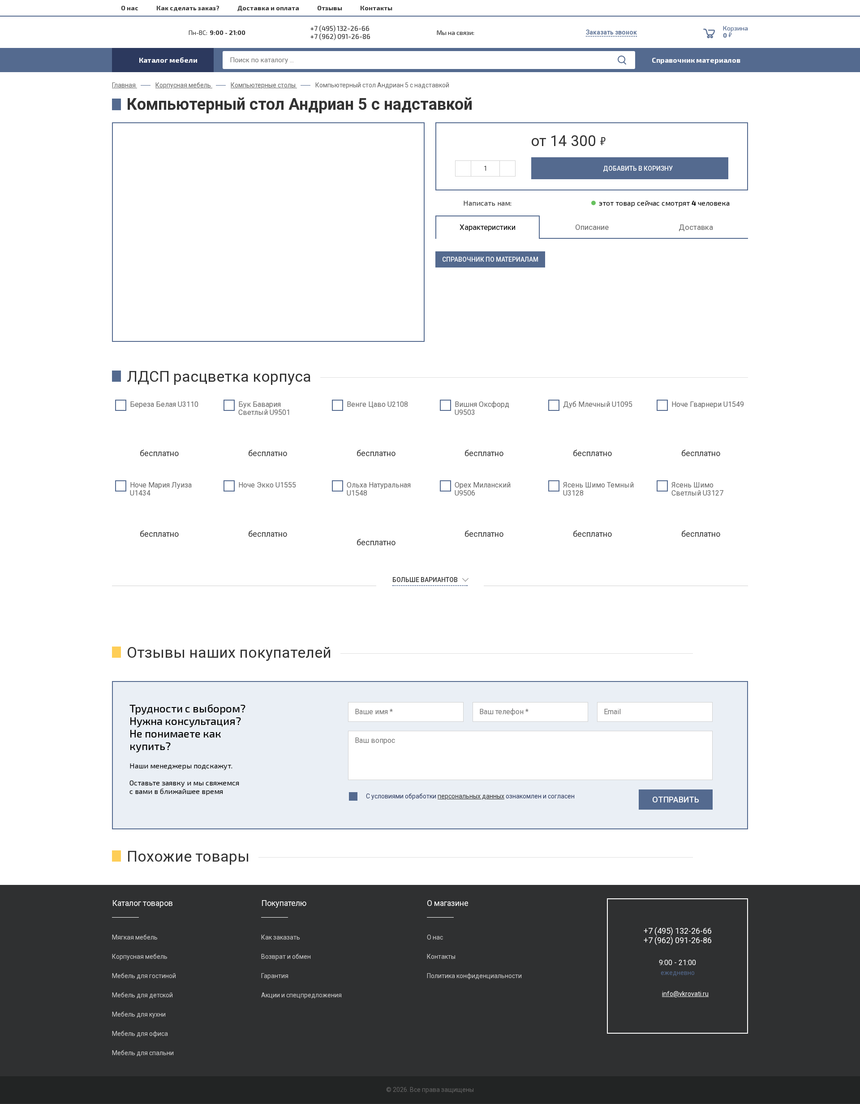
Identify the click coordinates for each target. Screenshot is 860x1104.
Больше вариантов (425, 579)
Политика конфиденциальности (474, 975)
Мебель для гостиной (144, 975)
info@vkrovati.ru (685, 993)
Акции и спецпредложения (301, 995)
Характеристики (488, 227)
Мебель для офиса (140, 1033)
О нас (129, 8)
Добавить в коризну (638, 168)
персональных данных (471, 796)
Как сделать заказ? (187, 8)
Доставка (696, 227)
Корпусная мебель (140, 956)
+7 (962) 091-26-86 (340, 36)
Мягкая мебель (135, 937)
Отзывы (329, 8)
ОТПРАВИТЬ (675, 799)
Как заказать (280, 937)
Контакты (376, 8)
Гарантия (274, 975)
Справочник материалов (696, 60)
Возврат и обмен (286, 956)
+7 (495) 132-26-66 (340, 28)
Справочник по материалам (490, 259)
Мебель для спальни (143, 1053)
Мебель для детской (142, 995)
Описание (592, 227)
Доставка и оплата (268, 8)
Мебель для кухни (139, 1014)
